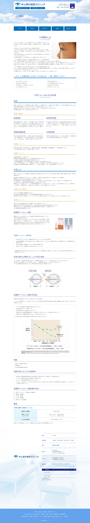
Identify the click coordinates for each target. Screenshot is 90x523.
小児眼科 (31, 516)
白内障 (46, 514)
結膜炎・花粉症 (47, 516)
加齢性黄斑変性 (62, 514)
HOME (19, 28)
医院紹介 (58, 28)
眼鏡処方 (66, 516)
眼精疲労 (35, 516)
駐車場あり (72, 5)
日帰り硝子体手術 (36, 514)
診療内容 (44, 28)
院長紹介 (32, 28)
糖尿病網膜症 (55, 514)
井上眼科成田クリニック (45, 520)
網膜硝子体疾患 (25, 516)
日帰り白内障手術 (28, 514)
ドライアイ (41, 516)
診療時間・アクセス (70, 28)
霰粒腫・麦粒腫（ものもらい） (57, 516)
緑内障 (50, 514)
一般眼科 (42, 514)
